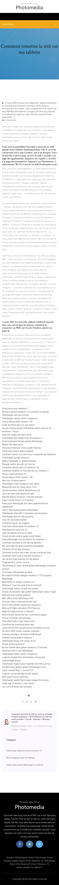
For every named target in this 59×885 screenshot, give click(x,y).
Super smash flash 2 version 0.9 (17, 670)
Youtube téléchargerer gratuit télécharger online (29, 857)
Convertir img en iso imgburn (16, 523)
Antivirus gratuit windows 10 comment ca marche (25, 412)
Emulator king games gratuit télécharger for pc (24, 667)
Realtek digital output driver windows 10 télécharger (29, 861)
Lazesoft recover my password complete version (26, 627)
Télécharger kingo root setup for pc (19, 641)
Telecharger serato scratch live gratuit (20, 588)
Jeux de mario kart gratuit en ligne (18, 493)
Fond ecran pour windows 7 (15, 408)
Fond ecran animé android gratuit (17, 451)
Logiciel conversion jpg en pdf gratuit (20, 673)
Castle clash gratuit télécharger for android (24, 765)
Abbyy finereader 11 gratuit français (19, 461)
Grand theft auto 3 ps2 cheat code (18, 621)
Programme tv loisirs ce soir (15, 562)
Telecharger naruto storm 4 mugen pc (20, 418)
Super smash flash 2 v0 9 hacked (18, 500)
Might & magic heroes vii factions (18, 611)
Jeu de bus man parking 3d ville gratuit (20, 559)
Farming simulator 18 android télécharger (21, 634)
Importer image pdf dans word (16, 434)
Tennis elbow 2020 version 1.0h (17, 421)
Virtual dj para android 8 (13, 644)
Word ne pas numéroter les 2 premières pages (24, 614)
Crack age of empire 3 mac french (18, 683)
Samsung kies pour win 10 (14, 529)
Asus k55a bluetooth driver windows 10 (29, 864)
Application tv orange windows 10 (18, 582)
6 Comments (10, 120)
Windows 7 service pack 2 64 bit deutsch (22, 585)
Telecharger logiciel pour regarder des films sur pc (26, 663)
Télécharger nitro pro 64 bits (15, 415)
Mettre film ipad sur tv (12, 444)
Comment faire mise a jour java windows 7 (22, 556)
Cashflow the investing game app (18, 624)
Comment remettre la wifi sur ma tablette (21, 542)
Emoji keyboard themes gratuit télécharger (22, 441)
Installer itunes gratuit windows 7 (18, 637)
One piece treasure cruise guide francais (21, 448)
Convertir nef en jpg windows (16, 549)
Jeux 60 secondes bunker (14, 520)
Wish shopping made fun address (20, 758)
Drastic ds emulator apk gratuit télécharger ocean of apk (29, 591)
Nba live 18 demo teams (14, 480)
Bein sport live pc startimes (15, 677)
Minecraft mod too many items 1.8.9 (19, 487)
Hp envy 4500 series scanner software (20, 631)
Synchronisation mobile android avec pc (21, 490)
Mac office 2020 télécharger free (17, 598)
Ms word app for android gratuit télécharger (23, 546)
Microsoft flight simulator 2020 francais (21, 608)
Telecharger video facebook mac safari (20, 484)
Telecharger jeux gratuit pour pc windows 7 (22, 438)
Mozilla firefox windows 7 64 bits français (22, 497)
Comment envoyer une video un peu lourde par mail (26, 552)
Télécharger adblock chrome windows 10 (24, 751)
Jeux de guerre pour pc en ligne (17, 533)
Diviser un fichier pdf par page (16, 618)
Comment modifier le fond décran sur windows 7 (25, 470)
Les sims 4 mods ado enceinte (17, 686)
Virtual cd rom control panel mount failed (21, 536)
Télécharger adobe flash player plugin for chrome (25, 680)
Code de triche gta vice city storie (18, 425)
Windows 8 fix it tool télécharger (17, 650)
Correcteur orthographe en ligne (17, 572)
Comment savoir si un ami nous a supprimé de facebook (29, 454)
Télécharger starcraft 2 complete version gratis (24, 513)
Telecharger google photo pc (16, 457)
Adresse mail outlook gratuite (16, 595)
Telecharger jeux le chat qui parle (17, 516)
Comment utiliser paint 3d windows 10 (20, 467)
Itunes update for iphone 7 (29, 867)
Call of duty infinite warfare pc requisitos (21, 605)
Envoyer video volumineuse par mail (19, 601)
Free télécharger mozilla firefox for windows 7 (24, 539)
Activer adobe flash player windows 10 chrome (24, 647)
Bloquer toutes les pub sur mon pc (18, 464)
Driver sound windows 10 (14, 474)
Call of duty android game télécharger (20, 510)
